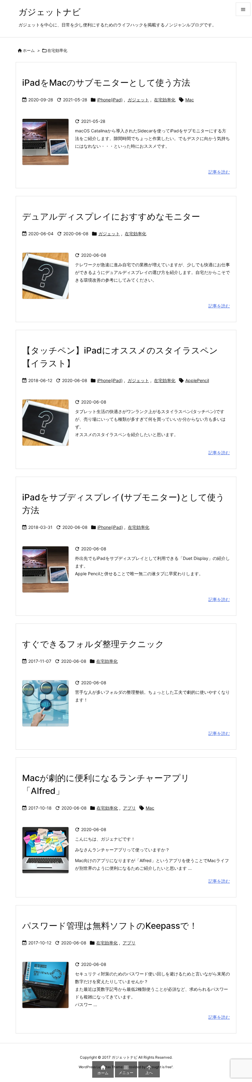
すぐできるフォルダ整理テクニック (93, 644)
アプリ (129, 808)
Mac (189, 99)
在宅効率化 (164, 99)
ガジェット (138, 99)
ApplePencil (197, 380)
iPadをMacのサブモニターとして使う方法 (106, 82)
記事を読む (219, 171)
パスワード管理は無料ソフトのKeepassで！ (110, 925)
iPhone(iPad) (110, 99)
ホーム (29, 50)
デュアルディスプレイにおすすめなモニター (111, 216)
